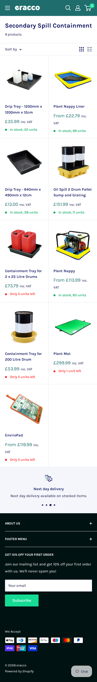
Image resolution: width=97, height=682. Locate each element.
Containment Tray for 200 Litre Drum (23, 356)
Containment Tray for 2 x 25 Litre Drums (23, 274)
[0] (88, 8)
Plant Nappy (64, 271)
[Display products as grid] (81, 49)
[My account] (77, 8)
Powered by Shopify (19, 671)
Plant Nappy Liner (69, 106)
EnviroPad (14, 435)
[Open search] (68, 8)
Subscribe (21, 600)
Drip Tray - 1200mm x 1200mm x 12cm (23, 109)
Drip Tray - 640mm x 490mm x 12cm (23, 192)
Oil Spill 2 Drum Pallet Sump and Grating (72, 192)
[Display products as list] (90, 49)
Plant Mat (62, 353)
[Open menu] (7, 8)
